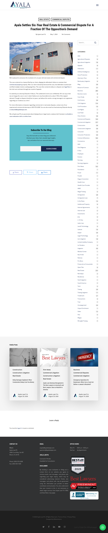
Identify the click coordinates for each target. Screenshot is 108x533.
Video (79, 311)
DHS (79, 144)
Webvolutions (58, 519)
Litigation (80, 248)
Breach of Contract (83, 87)
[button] (97, 5)
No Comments (66, 34)
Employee (80, 154)
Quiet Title (81, 267)
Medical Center (82, 251)
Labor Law (81, 223)
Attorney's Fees (82, 78)
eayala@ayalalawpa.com (47, 448)
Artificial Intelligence (84, 72)
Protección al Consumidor (85, 264)
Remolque (81, 273)
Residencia (81, 277)
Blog (79, 84)
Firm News (81, 166)
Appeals (80, 65)
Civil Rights (81, 109)
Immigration (81, 195)
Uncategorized (82, 305)
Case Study (81, 97)
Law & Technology (83, 226)
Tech (79, 286)
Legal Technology (83, 236)
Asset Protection (82, 75)
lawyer (80, 232)
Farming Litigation (83, 163)
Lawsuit (80, 229)
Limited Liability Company (85, 242)
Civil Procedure (82, 106)
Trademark (81, 296)
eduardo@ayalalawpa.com (19, 109)
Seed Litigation (82, 280)
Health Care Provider (84, 185)
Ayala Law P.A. (42, 34)
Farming (80, 160)
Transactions (81, 299)
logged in (19, 428)
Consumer (81, 132)
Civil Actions (81, 100)
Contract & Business (84, 138)
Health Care (81, 182)
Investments (81, 214)
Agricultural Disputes (84, 59)
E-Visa (79, 150)
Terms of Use (62, 517)
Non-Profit (81, 255)
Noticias (80, 258)
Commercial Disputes (61, 19)
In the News (81, 201)
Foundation (81, 169)
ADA (79, 56)
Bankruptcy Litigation (84, 81)
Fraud (79, 173)
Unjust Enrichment (83, 308)
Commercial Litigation (84, 122)
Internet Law (81, 210)
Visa (79, 314)
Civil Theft (80, 113)
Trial (79, 302)
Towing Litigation (83, 292)
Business (80, 91)
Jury (79, 217)
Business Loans (82, 94)
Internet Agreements (84, 207)
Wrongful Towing (83, 321)
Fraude (80, 176)
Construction (81, 125)
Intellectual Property (83, 204)
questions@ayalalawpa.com (48, 450)
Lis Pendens (81, 245)
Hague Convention (83, 179)
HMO (79, 188)
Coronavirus (81, 141)
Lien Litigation (82, 239)
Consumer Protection (84, 135)
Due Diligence (82, 147)
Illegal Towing (82, 191)
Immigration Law (82, 198)
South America (82, 283)
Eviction (80, 157)
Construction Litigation (84, 128)
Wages (80, 318)
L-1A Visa (80, 220)
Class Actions (81, 116)
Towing (80, 289)
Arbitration (81, 68)
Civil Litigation (82, 103)
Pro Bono (80, 261)
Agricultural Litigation (84, 62)
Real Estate (44, 19)
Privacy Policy (71, 517)
